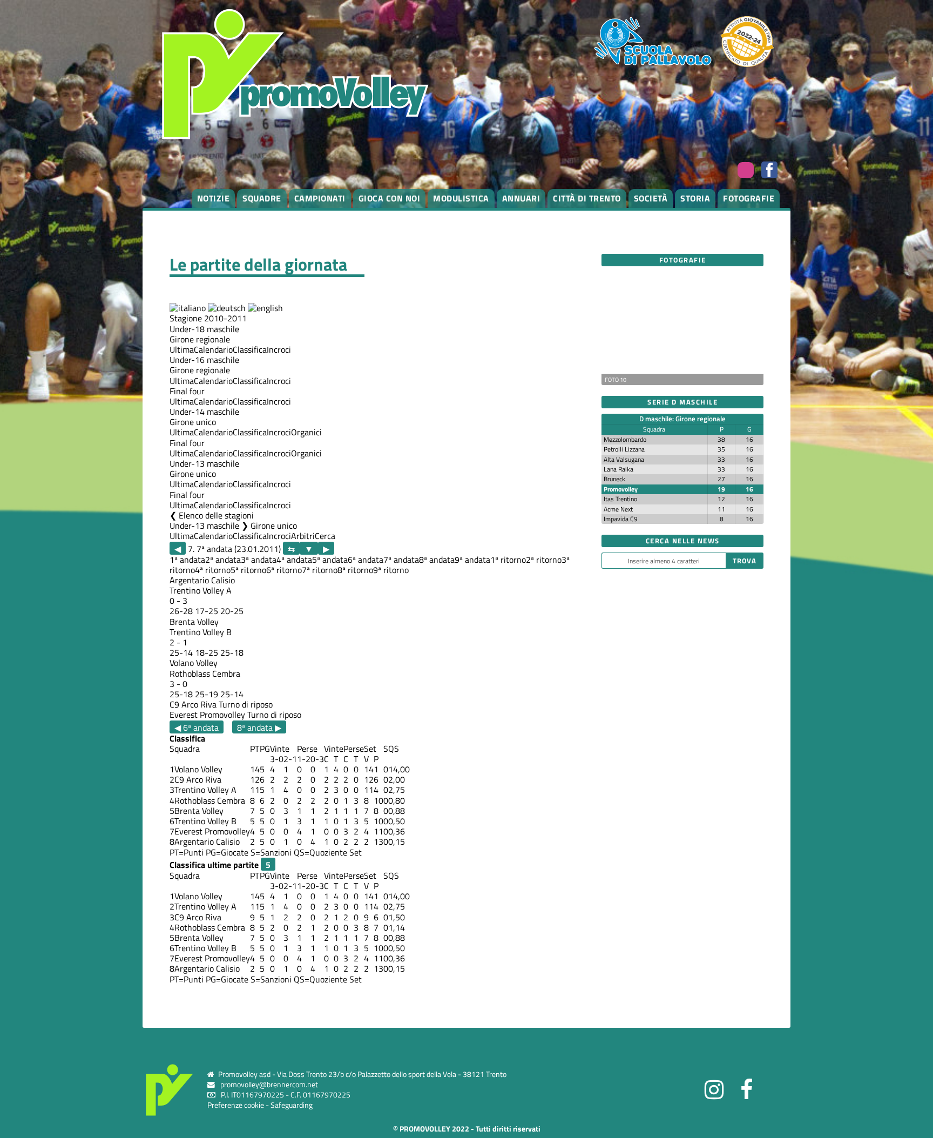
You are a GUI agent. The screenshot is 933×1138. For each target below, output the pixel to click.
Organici (306, 432)
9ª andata (472, 559)
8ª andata (437, 559)
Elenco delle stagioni (216, 515)
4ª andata (294, 559)
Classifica (250, 349)
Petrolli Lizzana (624, 449)
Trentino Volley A (201, 590)
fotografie (748, 198)
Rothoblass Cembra (205, 673)
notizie (213, 198)
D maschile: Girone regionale (682, 418)
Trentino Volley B (201, 631)
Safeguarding (292, 1105)
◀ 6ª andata (196, 727)
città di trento (587, 198)
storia (695, 198)
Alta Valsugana (624, 459)
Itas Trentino (620, 499)
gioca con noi (390, 198)
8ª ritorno (355, 569)
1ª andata (187, 559)
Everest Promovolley (207, 714)
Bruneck (614, 479)
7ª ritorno (319, 569)
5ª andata (330, 559)
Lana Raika (618, 469)
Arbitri (303, 535)
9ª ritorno (391, 569)
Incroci (279, 349)
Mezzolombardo (625, 439)
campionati (320, 198)
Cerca (325, 535)
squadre (261, 198)
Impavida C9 (621, 519)
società (651, 198)
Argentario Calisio (202, 580)
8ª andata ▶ (259, 727)
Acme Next (618, 509)
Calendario (213, 349)
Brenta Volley (194, 621)
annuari (521, 198)
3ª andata (258, 559)
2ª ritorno (544, 559)
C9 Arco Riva (193, 704)
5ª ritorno (248, 569)
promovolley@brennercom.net (269, 1084)
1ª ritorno (508, 559)
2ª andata (223, 559)
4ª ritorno (213, 569)
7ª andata (401, 559)
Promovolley (621, 489)
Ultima (182, 349)
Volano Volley (194, 662)
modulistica (461, 198)
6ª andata (365, 559)
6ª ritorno (284, 569)
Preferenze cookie (235, 1105)
